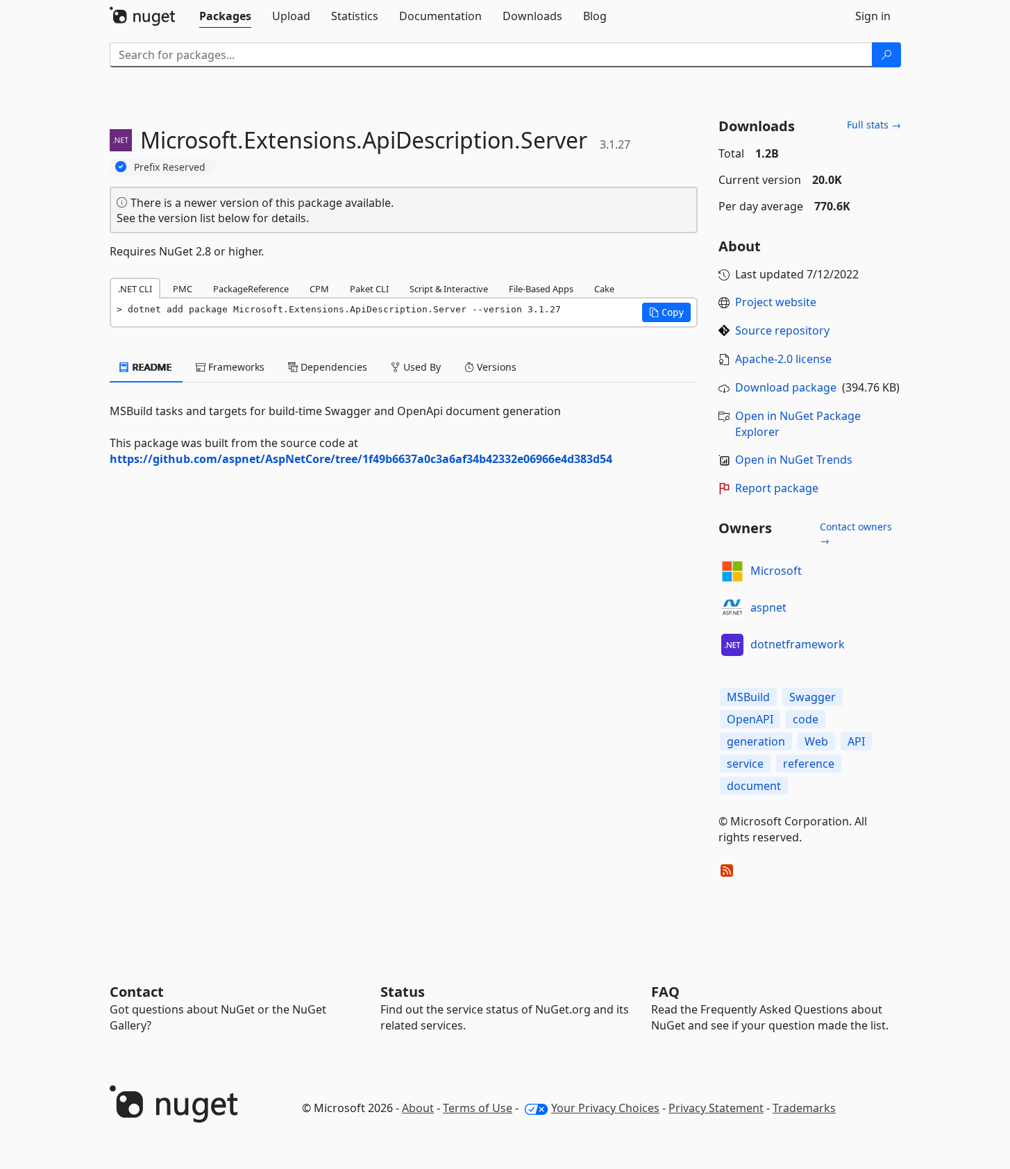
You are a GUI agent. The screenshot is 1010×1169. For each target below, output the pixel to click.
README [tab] (151, 366)
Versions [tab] (495, 366)
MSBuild (748, 697)
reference (808, 763)
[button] (666, 312)
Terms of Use (477, 1108)
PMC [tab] (182, 289)
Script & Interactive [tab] (449, 289)
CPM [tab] (319, 289)
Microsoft (776, 570)
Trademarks (804, 1108)
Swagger (812, 697)
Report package (776, 488)
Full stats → (874, 124)
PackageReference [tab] (251, 289)
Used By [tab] (421, 366)
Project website (775, 302)
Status (402, 991)
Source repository (782, 330)
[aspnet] (732, 608)
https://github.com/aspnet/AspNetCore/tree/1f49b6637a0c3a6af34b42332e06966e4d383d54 (361, 458)
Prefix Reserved (169, 167)
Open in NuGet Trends (793, 459)
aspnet (768, 607)
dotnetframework (797, 644)
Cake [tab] (604, 289)
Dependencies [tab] (332, 366)
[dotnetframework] (732, 644)
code (805, 719)
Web (816, 741)
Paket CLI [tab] (369, 289)
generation (756, 741)
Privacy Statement (716, 1108)
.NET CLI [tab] (135, 289)
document (754, 785)
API (856, 741)
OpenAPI (750, 719)
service (745, 763)
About (418, 1108)
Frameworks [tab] (234, 366)
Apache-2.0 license (783, 359)
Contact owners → (856, 533)
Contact (137, 991)
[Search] (886, 54)
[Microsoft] (732, 571)
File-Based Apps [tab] (541, 289)
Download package (785, 387)
